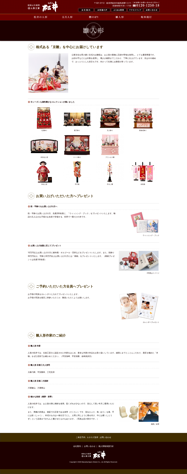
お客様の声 (102, 10)
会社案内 (86, 10)
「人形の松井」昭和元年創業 (43, 6)
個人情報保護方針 (106, 446)
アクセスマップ (135, 10)
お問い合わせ (151, 10)
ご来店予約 (80, 437)
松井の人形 (41, 17)
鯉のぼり (93, 17)
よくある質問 (118, 10)
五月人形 (67, 17)
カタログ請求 (92, 437)
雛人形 (120, 17)
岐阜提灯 (146, 17)
